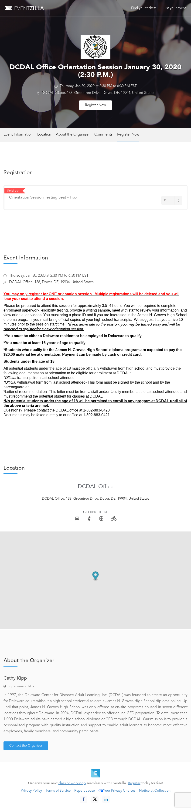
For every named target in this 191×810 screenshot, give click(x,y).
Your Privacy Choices (119, 791)
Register (134, 783)
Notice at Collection (155, 791)
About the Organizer (73, 134)
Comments (103, 134)
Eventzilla (24, 8)
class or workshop (72, 783)
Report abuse (84, 791)
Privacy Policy (31, 791)
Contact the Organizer (25, 745)
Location (44, 134)
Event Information (18, 134)
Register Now (95, 105)
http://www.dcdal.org (22, 686)
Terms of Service (58, 791)
